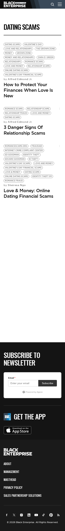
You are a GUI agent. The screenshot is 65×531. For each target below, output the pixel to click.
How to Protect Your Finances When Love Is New (28, 90)
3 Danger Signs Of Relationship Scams (24, 130)
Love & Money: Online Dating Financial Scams (28, 193)
